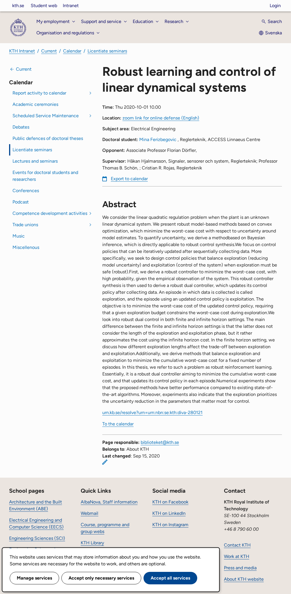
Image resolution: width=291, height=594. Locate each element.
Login (275, 5)
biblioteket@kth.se (160, 442)
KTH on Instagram (170, 524)
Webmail (89, 513)
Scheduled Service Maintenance (46, 115)
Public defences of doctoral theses (48, 138)
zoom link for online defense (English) (160, 118)
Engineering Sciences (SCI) (37, 538)
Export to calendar (129, 178)
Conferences (26, 190)
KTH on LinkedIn (169, 513)
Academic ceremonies (35, 104)
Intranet (71, 5)
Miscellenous (26, 247)
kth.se (18, 5)
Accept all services (170, 578)
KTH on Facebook (170, 502)
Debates (21, 127)
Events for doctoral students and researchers (45, 176)
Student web (44, 5)
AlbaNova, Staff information (109, 502)
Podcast (21, 202)
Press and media (240, 567)
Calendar (72, 51)
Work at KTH (236, 556)
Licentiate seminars (107, 51)
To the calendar (118, 424)
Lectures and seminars (35, 161)
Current (49, 51)
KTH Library (92, 542)
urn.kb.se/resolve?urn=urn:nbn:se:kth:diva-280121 (152, 412)
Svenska (273, 32)
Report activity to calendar (39, 93)
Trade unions (25, 224)
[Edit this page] (104, 462)
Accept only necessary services (101, 578)
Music (19, 236)
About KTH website (244, 579)
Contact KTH (237, 545)
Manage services (34, 578)
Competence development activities (50, 213)
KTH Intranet (22, 51)
